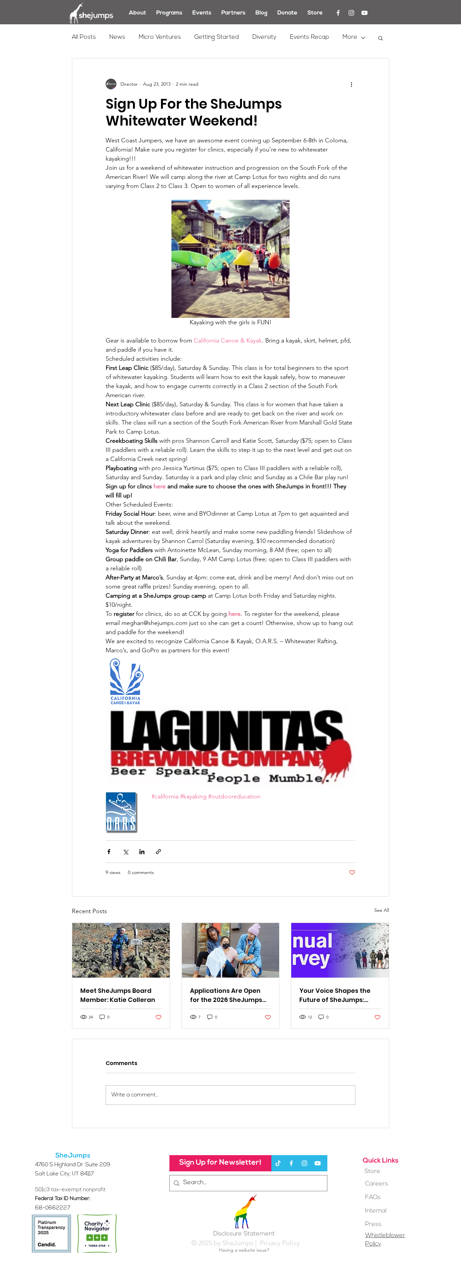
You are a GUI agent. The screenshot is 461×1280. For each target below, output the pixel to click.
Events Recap (309, 37)
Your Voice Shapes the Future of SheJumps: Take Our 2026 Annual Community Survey (335, 995)
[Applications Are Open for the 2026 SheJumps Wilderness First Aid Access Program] (230, 950)
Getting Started (216, 37)
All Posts (84, 37)
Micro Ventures (160, 37)
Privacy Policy (279, 1243)
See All (381, 910)
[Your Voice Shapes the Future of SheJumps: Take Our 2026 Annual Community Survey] (340, 950)
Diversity (264, 37)
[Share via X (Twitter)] (125, 851)
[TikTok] (278, 1163)
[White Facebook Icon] (338, 13)
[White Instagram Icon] (351, 13)
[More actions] (351, 84)
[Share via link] (158, 851)
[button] (380, 37)
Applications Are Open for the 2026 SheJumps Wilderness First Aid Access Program (226, 995)
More (350, 37)
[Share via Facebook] (109, 851)
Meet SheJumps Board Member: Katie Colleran (117, 995)
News (117, 37)
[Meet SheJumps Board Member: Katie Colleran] (121, 950)
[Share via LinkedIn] (142, 851)
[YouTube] (364, 13)
